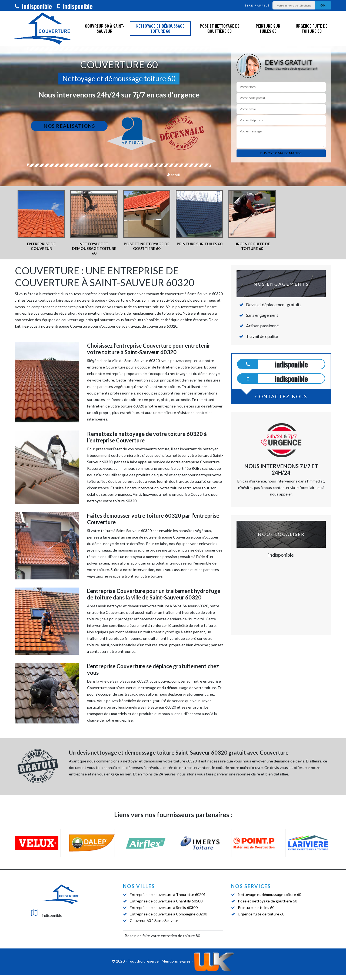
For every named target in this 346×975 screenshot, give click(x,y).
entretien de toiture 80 (180, 935)
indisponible (36, 6)
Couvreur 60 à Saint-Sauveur (105, 28)
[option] (41, 220)
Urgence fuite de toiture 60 (311, 28)
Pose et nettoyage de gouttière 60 (219, 28)
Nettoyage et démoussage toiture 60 (160, 28)
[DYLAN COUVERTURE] (61, 894)
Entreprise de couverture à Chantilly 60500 (166, 901)
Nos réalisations (69, 126)
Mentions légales (176, 961)
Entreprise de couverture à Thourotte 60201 (168, 894)
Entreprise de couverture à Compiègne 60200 (168, 914)
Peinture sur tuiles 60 (268, 28)
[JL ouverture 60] (41, 28)
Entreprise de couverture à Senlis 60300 (164, 907)
